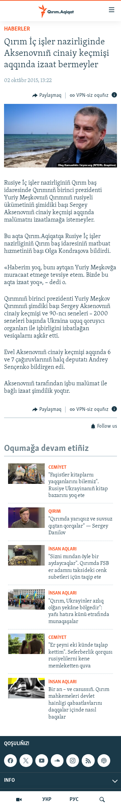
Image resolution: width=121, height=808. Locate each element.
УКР (46, 799)
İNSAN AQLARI (62, 549)
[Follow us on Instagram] (72, 760)
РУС (74, 799)
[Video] (19, 799)
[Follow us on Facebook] (10, 760)
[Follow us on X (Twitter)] (25, 760)
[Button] (47, 95)
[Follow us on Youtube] (41, 760)
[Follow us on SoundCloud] (57, 760)
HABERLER (17, 29)
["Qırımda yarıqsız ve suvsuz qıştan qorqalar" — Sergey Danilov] (26, 517)
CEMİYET (57, 467)
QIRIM (54, 511)
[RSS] (88, 760)
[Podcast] (103, 760)
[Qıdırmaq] (102, 799)
